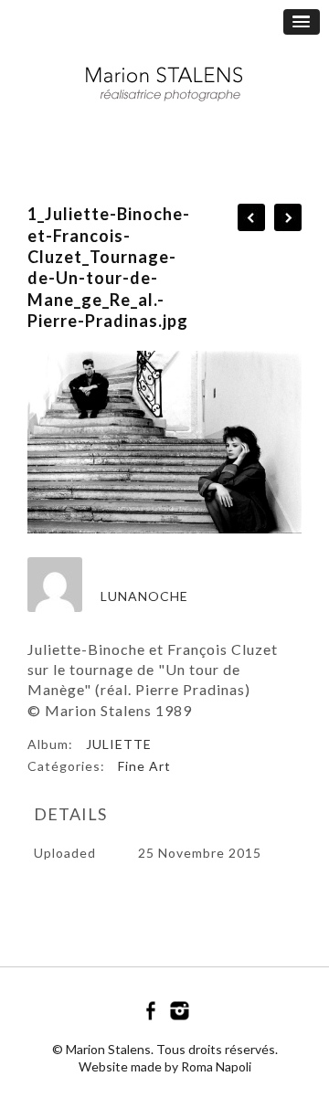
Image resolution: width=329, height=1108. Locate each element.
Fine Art (144, 766)
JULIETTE (119, 744)
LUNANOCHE (144, 596)
